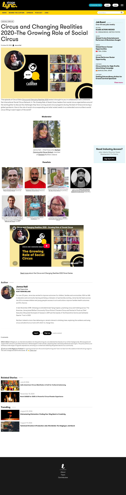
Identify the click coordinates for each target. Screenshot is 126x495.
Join (115, 5)
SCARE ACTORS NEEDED (105, 29)
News (4, 12)
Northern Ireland (23, 291)
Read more (24, 273)
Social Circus (7, 21)
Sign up (47, 333)
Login (107, 5)
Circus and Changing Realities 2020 (35, 100)
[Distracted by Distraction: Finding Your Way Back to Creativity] (10, 415)
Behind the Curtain (16, 12)
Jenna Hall (17, 45)
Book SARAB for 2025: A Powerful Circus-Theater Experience (41, 396)
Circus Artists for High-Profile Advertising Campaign (107, 67)
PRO (95, 5)
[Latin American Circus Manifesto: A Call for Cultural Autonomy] (10, 385)
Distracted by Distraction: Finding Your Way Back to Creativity (43, 414)
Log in (36, 333)
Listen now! (32, 350)
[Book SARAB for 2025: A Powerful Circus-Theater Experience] (10, 397)
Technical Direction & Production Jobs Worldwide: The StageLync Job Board (47, 426)
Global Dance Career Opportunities (104, 48)
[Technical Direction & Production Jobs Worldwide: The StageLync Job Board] (10, 426)
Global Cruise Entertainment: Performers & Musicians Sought (108, 39)
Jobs (46, 12)
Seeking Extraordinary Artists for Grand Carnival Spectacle (109, 77)
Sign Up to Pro (109, 159)
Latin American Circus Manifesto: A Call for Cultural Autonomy (43, 385)
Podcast (38, 12)
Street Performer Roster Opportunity (105, 58)
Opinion (29, 12)
